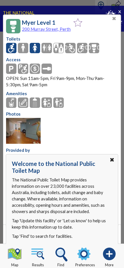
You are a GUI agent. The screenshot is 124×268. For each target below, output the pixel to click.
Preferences (85, 265)
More (109, 265)
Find (60, 265)
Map (14, 265)
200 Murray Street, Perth (46, 29)
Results (38, 265)
